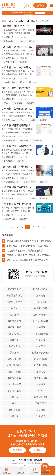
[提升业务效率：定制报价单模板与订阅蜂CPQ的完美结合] (44, 150)
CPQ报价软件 (9, 62)
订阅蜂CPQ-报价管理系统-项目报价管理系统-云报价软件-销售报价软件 (8, 5)
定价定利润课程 (40, 321)
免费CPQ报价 (9, 219)
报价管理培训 (40, 314)
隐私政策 (38, 460)
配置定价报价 (40, 397)
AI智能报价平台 (40, 333)
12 (32, 227)
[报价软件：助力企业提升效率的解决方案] (44, 50)
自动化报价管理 (14, 302)
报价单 (14, 308)
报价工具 (40, 346)
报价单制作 (14, 346)
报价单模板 (17, 103)
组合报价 (14, 314)
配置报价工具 (14, 390)
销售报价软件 (9, 41)
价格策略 (40, 327)
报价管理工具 (14, 378)
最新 (4, 21)
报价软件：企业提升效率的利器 (19, 67)
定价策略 (40, 371)
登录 (27, 5)
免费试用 (40, 5)
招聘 (20, 460)
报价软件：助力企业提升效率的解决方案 (24, 47)
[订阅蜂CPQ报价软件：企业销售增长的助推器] (44, 30)
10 (22, 227)
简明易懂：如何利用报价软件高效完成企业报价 (27, 108)
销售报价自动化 (40, 289)
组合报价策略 (40, 308)
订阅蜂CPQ (40, 403)
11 (27, 227)
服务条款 (28, 460)
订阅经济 (20, 21)
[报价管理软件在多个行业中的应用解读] (44, 170)
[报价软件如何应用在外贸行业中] (44, 191)
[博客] (27, 14)
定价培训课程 (14, 327)
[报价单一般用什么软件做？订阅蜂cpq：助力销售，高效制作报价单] (44, 92)
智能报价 (14, 340)
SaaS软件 (40, 384)
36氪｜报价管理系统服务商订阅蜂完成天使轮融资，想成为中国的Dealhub (28, 260)
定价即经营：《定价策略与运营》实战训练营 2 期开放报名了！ (28, 245)
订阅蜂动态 (32, 21)
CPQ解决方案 (14, 384)
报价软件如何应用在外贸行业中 (19, 187)
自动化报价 (40, 302)
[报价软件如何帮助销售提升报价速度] (44, 129)
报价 (22, 82)
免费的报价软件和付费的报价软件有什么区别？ (27, 204)
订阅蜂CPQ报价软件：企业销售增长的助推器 (26, 26)
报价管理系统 (14, 289)
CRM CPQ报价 (14, 365)
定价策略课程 (14, 333)
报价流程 (40, 295)
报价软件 (32, 41)
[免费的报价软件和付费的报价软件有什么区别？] (44, 208)
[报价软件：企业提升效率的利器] (44, 71)
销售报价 (14, 352)
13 (38, 227)
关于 (15, 460)
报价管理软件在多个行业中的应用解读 (22, 166)
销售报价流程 (40, 378)
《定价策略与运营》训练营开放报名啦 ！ (24, 250)
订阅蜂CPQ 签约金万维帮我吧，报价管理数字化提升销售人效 (28, 255)
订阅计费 (14, 397)
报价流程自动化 (14, 295)
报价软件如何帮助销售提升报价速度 (21, 125)
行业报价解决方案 (11, 182)
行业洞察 (44, 21)
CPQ (11, 21)
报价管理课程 (14, 321)
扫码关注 (7, 473)
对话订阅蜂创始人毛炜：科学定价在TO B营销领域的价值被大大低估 (28, 241)
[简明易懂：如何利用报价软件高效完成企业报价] (44, 112)
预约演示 (37, 450)
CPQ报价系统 (14, 359)
